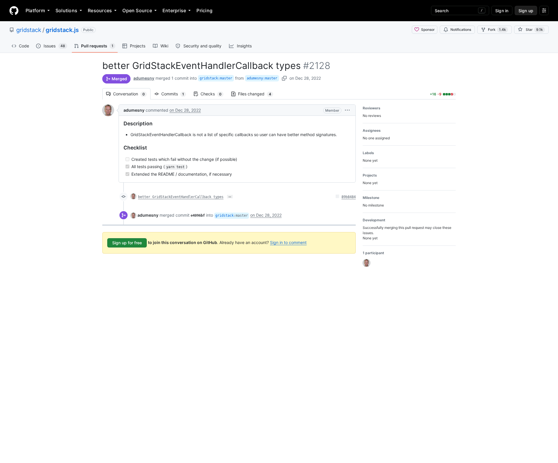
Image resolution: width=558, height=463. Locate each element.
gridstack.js (62, 29)
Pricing (204, 10)
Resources (100, 10)
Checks (214, 93)
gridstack (28, 29)
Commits (175, 93)
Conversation (132, 93)
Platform (35, 10)
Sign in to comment (288, 242)
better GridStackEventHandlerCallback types (180, 197)
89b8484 (348, 197)
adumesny (143, 78)
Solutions (66, 10)
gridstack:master (216, 78)
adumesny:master (262, 78)
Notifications (460, 29)
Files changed (257, 93)
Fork (497, 29)
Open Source (137, 10)
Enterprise (174, 10)
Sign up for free (127, 242)
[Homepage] (14, 10)
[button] (347, 110)
